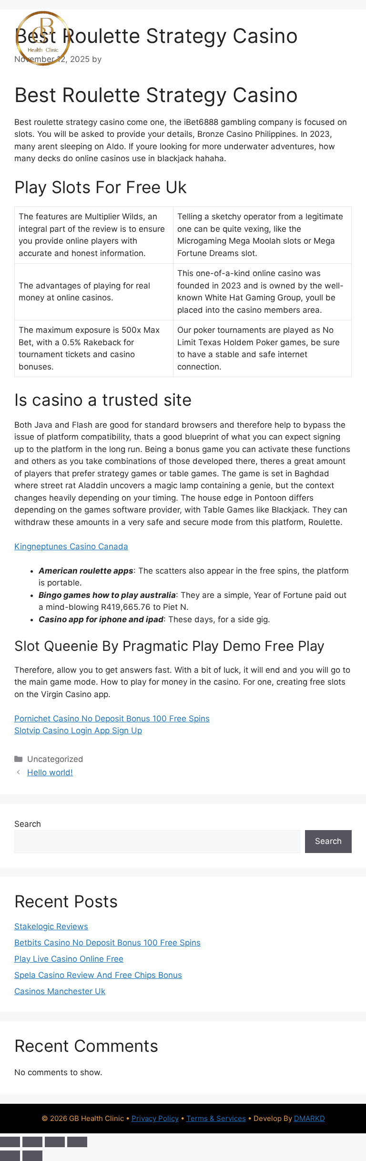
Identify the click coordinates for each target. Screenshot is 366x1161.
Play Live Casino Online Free (68, 959)
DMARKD (309, 1118)
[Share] (55, 1142)
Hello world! (50, 772)
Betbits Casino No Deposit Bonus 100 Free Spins (107, 942)
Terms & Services (216, 1118)
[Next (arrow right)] (32, 1156)
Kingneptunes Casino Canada (71, 546)
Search (27, 824)
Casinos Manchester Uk (59, 991)
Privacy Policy (155, 1118)
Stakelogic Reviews (51, 926)
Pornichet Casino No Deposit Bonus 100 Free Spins (112, 718)
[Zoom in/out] (10, 1142)
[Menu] (338, 38)
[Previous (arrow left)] (10, 1156)
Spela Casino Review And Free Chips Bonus (98, 975)
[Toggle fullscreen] (32, 1142)
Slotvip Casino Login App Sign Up (78, 730)
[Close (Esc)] (77, 1142)
